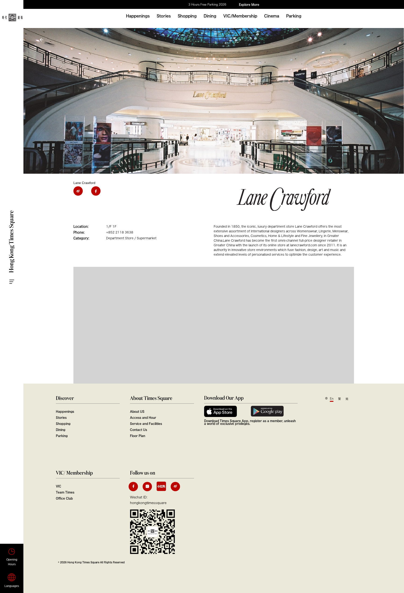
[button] (42, 40)
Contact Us (138, 429)
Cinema (271, 16)
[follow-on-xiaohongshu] (161, 486)
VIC (58, 486)
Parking (293, 16)
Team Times (65, 492)
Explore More (249, 4)
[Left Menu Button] (16, 277)
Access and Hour (143, 417)
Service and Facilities (146, 423)
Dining (210, 16)
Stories (164, 16)
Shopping (187, 16)
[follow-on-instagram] (147, 486)
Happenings (138, 16)
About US (137, 411)
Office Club (64, 498)
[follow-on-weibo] (175, 486)
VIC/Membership (240, 16)
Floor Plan (137, 435)
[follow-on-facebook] (133, 486)
